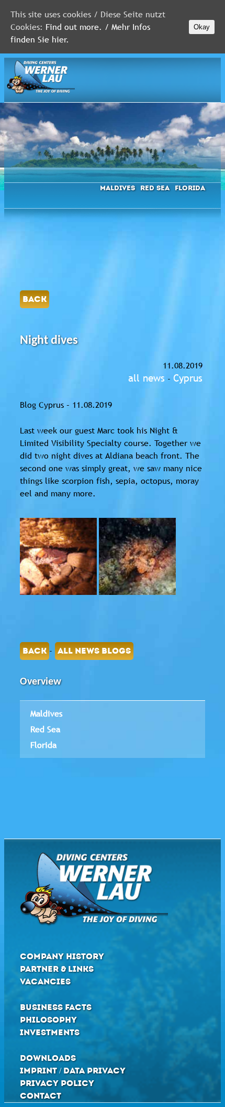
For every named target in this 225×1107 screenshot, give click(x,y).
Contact (40, 1096)
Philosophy (48, 1020)
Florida (190, 188)
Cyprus (188, 378)
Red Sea (155, 188)
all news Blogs (94, 651)
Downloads (48, 1058)
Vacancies (45, 981)
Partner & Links (57, 969)
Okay (202, 27)
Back (34, 299)
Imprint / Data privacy (73, 1071)
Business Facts (56, 1007)
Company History (62, 956)
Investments (50, 1032)
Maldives (117, 188)
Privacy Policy (57, 1083)
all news (146, 378)
